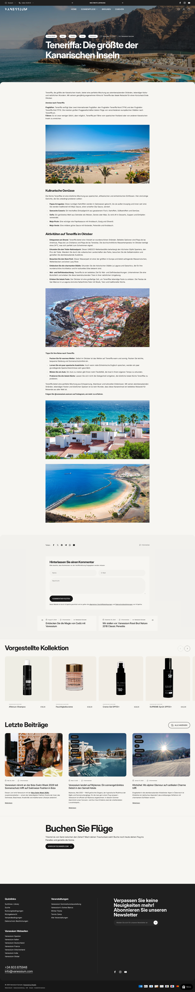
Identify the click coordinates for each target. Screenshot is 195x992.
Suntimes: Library (12, 904)
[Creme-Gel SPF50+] (121, 678)
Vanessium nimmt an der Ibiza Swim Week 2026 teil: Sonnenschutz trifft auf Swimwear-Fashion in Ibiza (31, 786)
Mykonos (75, 741)
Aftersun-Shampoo (17, 707)
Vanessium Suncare (15, 704)
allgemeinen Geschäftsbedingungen (100, 604)
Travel (82, 36)
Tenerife (72, 36)
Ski (137, 746)
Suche (7, 908)
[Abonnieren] (156, 923)
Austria (138, 737)
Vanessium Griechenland (15, 950)
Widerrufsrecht (8, 988)
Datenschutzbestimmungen (124, 604)
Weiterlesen (8, 803)
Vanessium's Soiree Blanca (62, 908)
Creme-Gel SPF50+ (111, 707)
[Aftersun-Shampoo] (27, 678)
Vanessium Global (12, 956)
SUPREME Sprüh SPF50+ (161, 707)
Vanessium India (11, 953)
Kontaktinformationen (39, 988)
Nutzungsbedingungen (14, 911)
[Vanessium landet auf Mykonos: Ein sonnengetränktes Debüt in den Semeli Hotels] (97, 755)
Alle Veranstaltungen (59, 918)
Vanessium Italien (12, 940)
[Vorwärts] (122, 3)
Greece (74, 737)
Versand (31, 988)
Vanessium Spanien (13, 936)
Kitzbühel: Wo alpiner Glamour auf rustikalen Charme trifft (159, 786)
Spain (62, 36)
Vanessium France (12, 946)
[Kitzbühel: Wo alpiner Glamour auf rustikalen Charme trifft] (161, 755)
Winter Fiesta (56, 911)
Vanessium (93, 36)
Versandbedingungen (13, 918)
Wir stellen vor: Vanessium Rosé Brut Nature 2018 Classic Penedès (125, 625)
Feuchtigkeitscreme (64, 707)
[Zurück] (72, 3)
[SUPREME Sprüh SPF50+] (168, 678)
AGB (27, 988)
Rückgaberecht (11, 914)
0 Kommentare (146, 545)
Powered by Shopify (29, 985)
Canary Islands (51, 36)
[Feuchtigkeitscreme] (74, 678)
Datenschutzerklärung (19, 988)
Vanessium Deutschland (14, 943)
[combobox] (10, 3)
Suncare (75, 750)
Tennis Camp (56, 914)
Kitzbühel (139, 741)
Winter (138, 755)
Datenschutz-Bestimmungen (16, 921)
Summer (75, 746)
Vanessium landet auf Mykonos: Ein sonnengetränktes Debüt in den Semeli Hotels (96, 786)
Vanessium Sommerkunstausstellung (66, 904)
